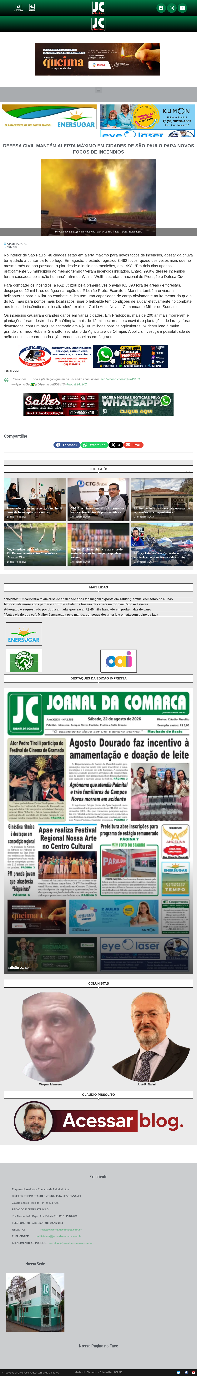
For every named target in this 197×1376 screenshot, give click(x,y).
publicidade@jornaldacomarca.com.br (59, 1236)
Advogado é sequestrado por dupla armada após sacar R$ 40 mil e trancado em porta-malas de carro (77, 609)
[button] (98, 90)
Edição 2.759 (18, 968)
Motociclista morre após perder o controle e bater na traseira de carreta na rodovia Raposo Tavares (76, 604)
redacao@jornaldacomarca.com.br (61, 1229)
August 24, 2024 (77, 384)
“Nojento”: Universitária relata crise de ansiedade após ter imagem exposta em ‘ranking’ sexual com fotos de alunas (88, 599)
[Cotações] (18, 6)
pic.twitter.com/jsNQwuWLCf (120, 379)
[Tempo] (32, 6)
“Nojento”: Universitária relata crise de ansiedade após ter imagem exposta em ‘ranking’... (96, 553)
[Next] (189, 470)
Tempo (32, 11)
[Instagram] (172, 8)
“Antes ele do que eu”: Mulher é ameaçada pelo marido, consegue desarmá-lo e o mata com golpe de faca (81, 614)
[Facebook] (161, 8)
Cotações (18, 11)
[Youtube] (182, 8)
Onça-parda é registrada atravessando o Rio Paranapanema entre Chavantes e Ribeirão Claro (34, 553)
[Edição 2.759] (98, 831)
